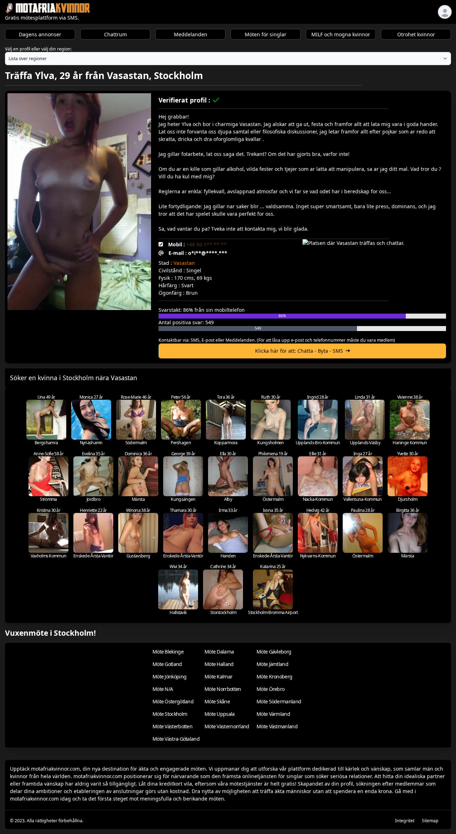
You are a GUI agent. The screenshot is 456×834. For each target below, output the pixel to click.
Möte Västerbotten (172, 726)
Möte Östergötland (172, 701)
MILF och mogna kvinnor (340, 34)
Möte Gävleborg (273, 651)
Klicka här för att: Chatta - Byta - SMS (299, 350)
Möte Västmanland (276, 726)
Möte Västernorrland (226, 726)
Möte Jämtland (272, 664)
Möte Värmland (273, 713)
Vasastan (184, 262)
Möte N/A (162, 689)
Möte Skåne (217, 701)
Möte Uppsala (219, 713)
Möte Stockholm (169, 713)
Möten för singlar (265, 34)
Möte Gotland (167, 664)
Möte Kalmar (218, 676)
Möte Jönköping (169, 676)
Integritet (404, 821)
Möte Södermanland (278, 701)
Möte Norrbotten (222, 689)
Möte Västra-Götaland (176, 738)
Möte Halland (219, 664)
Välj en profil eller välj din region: (38, 49)
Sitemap (430, 821)
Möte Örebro (270, 689)
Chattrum (115, 34)
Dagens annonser (40, 34)
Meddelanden (190, 34)
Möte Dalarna (219, 651)
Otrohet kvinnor (416, 34)
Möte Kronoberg (274, 676)
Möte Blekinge (167, 651)
